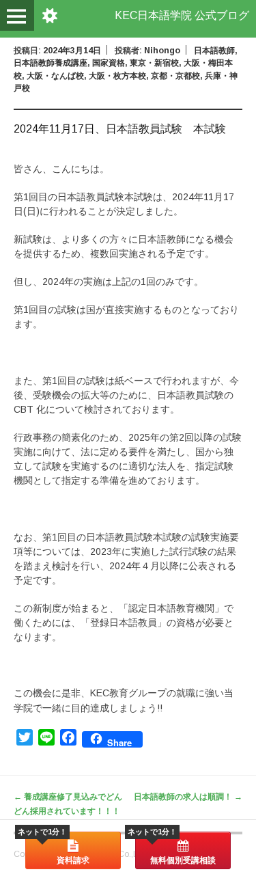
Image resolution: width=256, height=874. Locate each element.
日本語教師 (214, 50)
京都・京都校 (175, 76)
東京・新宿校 (154, 63)
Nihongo (162, 50)
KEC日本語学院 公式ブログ (182, 15)
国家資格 (108, 63)
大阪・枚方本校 (117, 76)
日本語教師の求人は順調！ (188, 797)
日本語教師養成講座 (50, 63)
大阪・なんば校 (55, 76)
